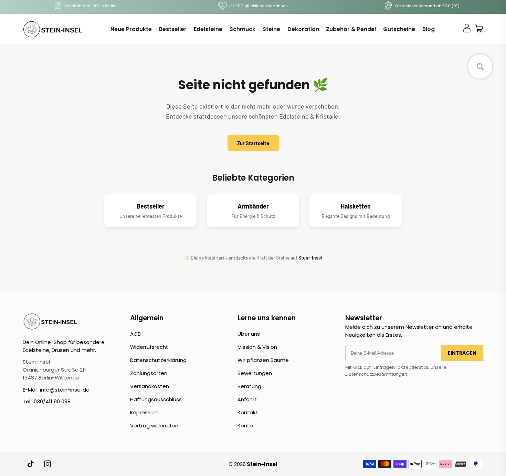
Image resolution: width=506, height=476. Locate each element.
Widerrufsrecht (149, 347)
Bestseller (173, 29)
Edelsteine (208, 29)
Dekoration (303, 29)
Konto (245, 425)
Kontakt (248, 412)
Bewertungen (255, 373)
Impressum (144, 412)
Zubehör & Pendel (351, 29)
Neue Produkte (131, 29)
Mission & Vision (257, 347)
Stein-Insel (310, 258)
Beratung (249, 386)
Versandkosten (149, 386)
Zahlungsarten (148, 373)
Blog (428, 29)
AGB (135, 333)
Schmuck (242, 29)
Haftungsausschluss (156, 399)
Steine (271, 29)
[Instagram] (47, 464)
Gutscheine (399, 29)
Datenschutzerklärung (158, 360)
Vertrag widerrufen (154, 425)
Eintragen (462, 353)
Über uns (249, 333)
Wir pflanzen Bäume (263, 360)
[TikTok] (31, 464)
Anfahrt (247, 399)
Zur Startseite (253, 143)
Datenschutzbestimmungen (376, 374)
